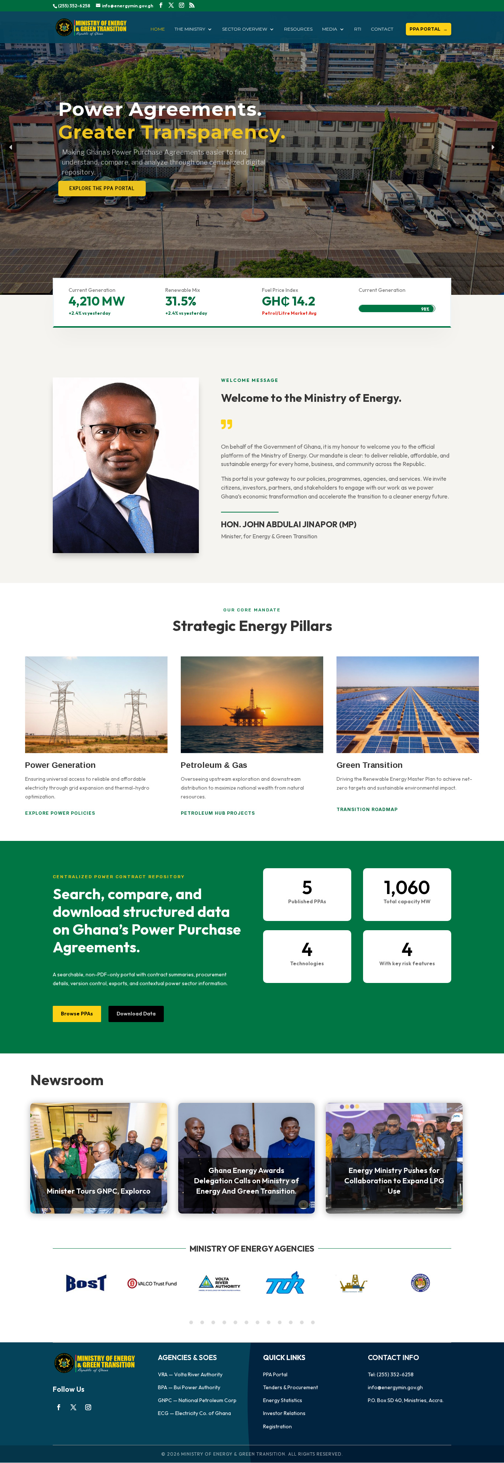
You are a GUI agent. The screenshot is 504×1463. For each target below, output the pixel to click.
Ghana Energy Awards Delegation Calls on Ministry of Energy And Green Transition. (246, 1180)
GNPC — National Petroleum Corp (197, 1400)
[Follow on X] (73, 1407)
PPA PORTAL (425, 29)
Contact (382, 29)
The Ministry (190, 29)
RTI (357, 29)
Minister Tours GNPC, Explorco (99, 1190)
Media (329, 29)
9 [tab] (280, 1322)
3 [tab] (213, 1322)
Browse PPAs (77, 1013)
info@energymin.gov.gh (395, 1387)
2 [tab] (202, 1322)
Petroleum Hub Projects (218, 813)
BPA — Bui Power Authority (189, 1387)
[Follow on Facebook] (59, 1407)
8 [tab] (268, 1322)
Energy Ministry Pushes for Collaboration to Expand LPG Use (394, 1180)
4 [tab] (224, 1322)
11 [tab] (302, 1322)
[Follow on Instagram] (88, 1407)
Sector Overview (244, 29)
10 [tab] (291, 1322)
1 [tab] (191, 1322)
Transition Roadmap (367, 809)
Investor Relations (284, 1413)
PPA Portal (275, 1374)
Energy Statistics (282, 1400)
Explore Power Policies (60, 813)
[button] (11, 147)
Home (158, 29)
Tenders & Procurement (290, 1387)
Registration (277, 1426)
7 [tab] (257, 1322)
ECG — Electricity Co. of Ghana (194, 1413)
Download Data (136, 1013)
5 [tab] (235, 1322)
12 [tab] (313, 1322)
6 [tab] (246, 1322)
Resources (298, 29)
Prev (52, 1282)
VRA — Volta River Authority (190, 1374)
